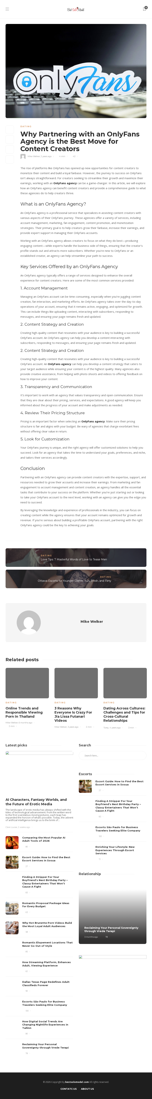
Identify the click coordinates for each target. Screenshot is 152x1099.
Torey (106, 727)
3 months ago (91, 937)
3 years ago (73, 727)
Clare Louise (11, 827)
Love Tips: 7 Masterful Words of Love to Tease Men (74, 559)
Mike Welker (34, 156)
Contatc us (68, 1088)
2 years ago (46, 156)
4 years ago (115, 727)
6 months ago (25, 722)
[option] (27, 696)
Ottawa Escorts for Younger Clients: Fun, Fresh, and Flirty (74, 580)
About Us (87, 1088)
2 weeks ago (24, 827)
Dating (26, 126)
